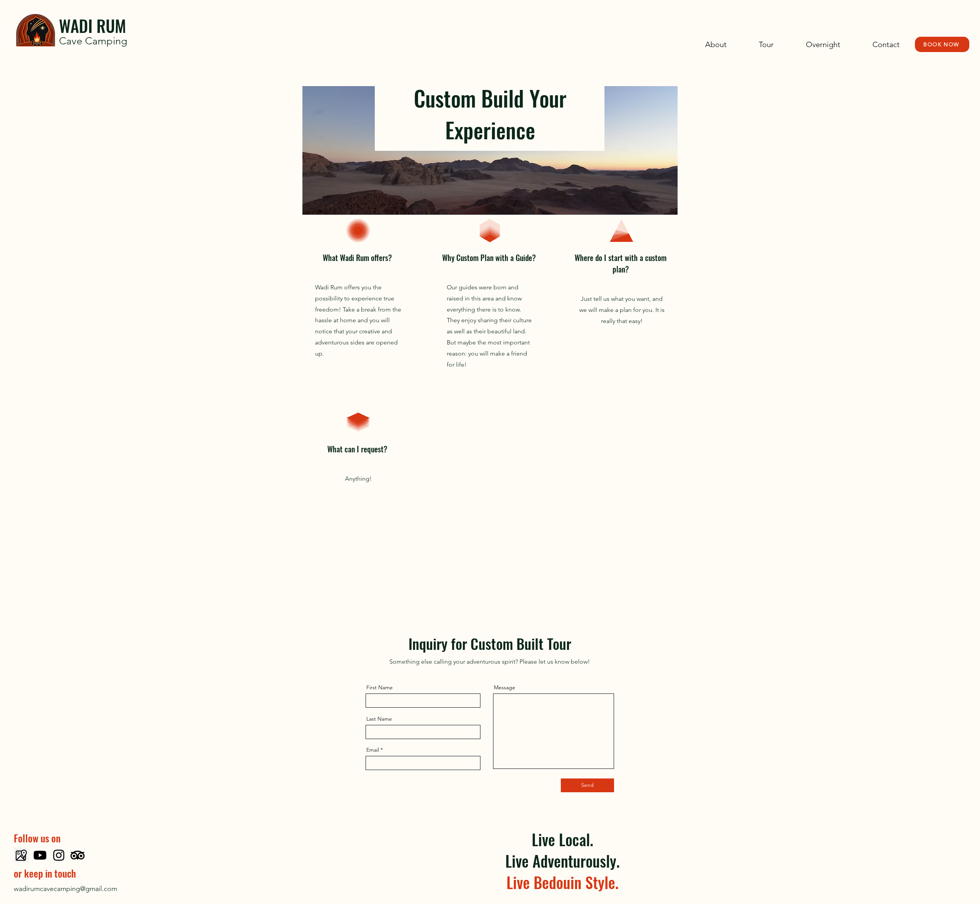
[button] (755, 44)
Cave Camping (93, 41)
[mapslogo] (21, 855)
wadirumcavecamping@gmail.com (65, 888)
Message (504, 687)
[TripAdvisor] (77, 855)
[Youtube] (40, 855)
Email (372, 749)
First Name (379, 687)
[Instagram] (58, 855)
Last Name (379, 718)
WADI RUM (92, 25)
